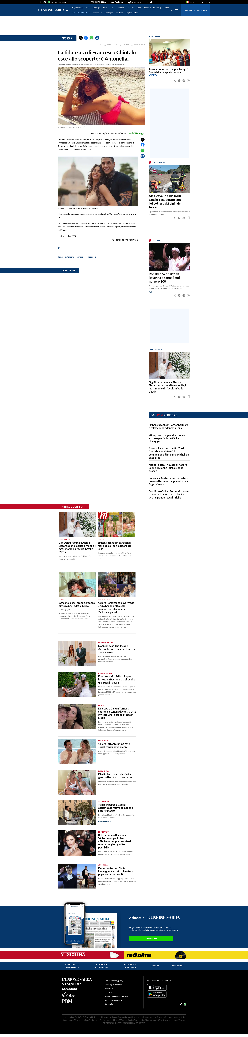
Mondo (112, 8)
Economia (130, 8)
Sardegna (97, 8)
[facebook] (45, 2)
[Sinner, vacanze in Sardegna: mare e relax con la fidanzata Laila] (116, 524)
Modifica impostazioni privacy (116, 996)
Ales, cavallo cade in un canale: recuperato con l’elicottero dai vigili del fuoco (165, 201)
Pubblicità (109, 988)
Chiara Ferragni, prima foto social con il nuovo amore (114, 745)
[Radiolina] (117, 2)
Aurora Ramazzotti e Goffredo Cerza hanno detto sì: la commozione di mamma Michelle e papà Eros (169, 453)
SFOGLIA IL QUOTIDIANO (195, 10)
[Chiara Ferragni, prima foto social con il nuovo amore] (77, 751)
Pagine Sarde (177, 966)
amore (80, 257)
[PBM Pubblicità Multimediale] (148, 2)
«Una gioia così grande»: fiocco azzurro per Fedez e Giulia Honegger (167, 438)
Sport (139, 8)
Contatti (108, 992)
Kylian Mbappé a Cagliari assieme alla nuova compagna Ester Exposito (115, 807)
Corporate (109, 1004)
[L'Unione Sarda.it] (53, 10)
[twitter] (41, 2)
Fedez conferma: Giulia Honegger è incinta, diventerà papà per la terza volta (115, 871)
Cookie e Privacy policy (114, 981)
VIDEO (153, 75)
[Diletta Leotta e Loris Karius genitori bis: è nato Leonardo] (77, 782)
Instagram (69, 257)
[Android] (166, 994)
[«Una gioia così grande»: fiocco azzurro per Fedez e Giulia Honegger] (77, 584)
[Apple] (166, 987)
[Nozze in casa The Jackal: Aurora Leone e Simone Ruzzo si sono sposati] (77, 653)
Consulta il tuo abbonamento (72, 965)
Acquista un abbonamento (101, 965)
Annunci (147, 8)
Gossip (67, 38)
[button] (81, 38)
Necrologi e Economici (113, 984)
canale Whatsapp (136, 133)
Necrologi (157, 8)
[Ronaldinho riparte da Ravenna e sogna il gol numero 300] (169, 257)
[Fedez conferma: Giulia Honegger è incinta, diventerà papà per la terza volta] (77, 876)
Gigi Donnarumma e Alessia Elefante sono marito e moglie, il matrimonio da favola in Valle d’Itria (167, 387)
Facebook (91, 257)
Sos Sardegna (107, 13)
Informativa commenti (113, 1000)
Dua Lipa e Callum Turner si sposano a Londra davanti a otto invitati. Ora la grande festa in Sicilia (169, 494)
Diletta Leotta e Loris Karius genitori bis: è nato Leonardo (115, 776)
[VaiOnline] (134, 2)
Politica (121, 8)
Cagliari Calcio (132, 13)
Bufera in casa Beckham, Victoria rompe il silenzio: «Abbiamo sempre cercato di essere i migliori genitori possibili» (114, 841)
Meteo (166, 8)
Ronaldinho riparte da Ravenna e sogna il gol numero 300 (164, 277)
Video (88, 8)
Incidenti (119, 13)
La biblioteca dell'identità (130, 965)
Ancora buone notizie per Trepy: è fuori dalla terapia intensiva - (168, 70)
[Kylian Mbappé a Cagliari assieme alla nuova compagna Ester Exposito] (77, 812)
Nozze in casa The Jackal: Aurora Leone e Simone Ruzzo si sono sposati (168, 467)
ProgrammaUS (77, 8)
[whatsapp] (49, 2)
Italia (105, 8)
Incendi (96, 13)
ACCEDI (206, 2)
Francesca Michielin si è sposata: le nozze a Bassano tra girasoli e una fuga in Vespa (169, 481)
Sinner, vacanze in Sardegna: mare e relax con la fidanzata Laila (168, 426)
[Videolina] (98, 2)
